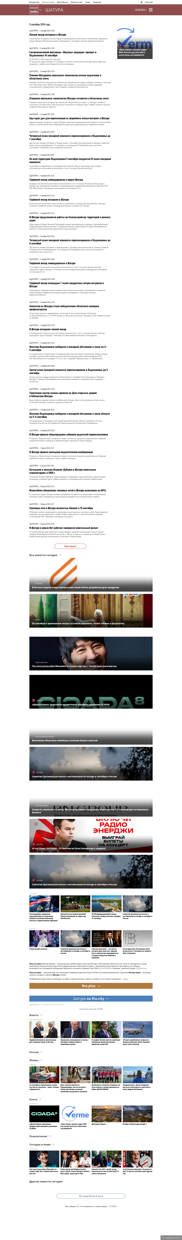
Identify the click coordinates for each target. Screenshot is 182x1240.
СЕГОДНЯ (113, 1206)
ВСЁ (77, 1206)
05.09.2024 (140, 9)
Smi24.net (32, 894)
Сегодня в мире (40, 1144)
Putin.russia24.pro (35, 1019)
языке (102, 979)
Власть (34, 1015)
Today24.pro (33, 1149)
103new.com (141, 968)
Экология (97, 2)
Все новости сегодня (43, 555)
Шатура (33, 30)
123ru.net (149, 2)
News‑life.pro (62, 2)
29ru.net (32, 928)
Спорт (87, 2)
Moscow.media (48, 2)
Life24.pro (32, 1065)
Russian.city (34, 2)
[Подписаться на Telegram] (141, 2)
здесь (125, 979)
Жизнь (33, 1060)
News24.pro (33, 1104)
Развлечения (38, 1136)
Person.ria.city (76, 2)
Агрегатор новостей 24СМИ (91, 1009)
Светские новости (33, 1004)
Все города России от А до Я (91, 1196)
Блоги (33, 1099)
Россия (34, 1052)
